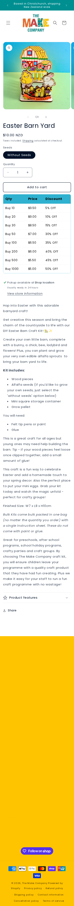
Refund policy (54, 888)
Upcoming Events (21, 789)
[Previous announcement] (7, 5)
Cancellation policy (26, 900)
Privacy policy (33, 888)
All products (17, 829)
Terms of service (53, 900)
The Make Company (34, 883)
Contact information (51, 894)
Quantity (9, 164)
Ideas (12, 807)
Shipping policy (24, 894)
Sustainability (18, 744)
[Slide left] (27, 117)
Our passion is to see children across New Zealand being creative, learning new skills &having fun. (37, 720)
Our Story (15, 735)
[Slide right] (46, 117)
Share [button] (12, 610)
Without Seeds (19, 155)
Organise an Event (22, 798)
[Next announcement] (66, 5)
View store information (25, 293)
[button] (8, 22)
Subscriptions (18, 779)
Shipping (28, 140)
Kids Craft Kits (19, 770)
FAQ (11, 838)
